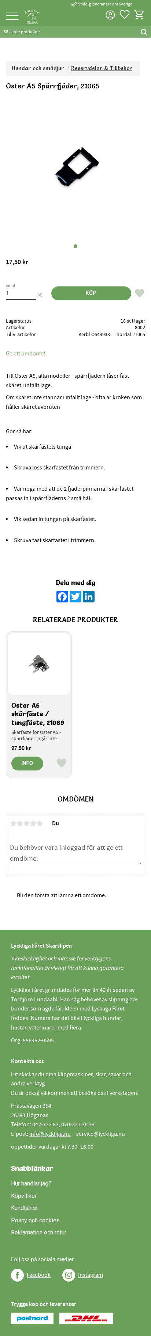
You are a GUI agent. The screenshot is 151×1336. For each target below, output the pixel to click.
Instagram (90, 1275)
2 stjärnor (19, 823)
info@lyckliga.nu (50, 1134)
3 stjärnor (26, 823)
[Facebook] (17, 1275)
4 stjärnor (33, 823)
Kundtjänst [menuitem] (24, 1207)
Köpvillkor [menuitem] (24, 1195)
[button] (12, 16)
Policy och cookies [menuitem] (35, 1220)
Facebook (39, 1275)
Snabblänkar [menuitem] (32, 1168)
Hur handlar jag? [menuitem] (31, 1183)
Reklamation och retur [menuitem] (38, 1232)
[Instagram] (68, 1275)
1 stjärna (13, 823)
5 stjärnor (39, 823)
